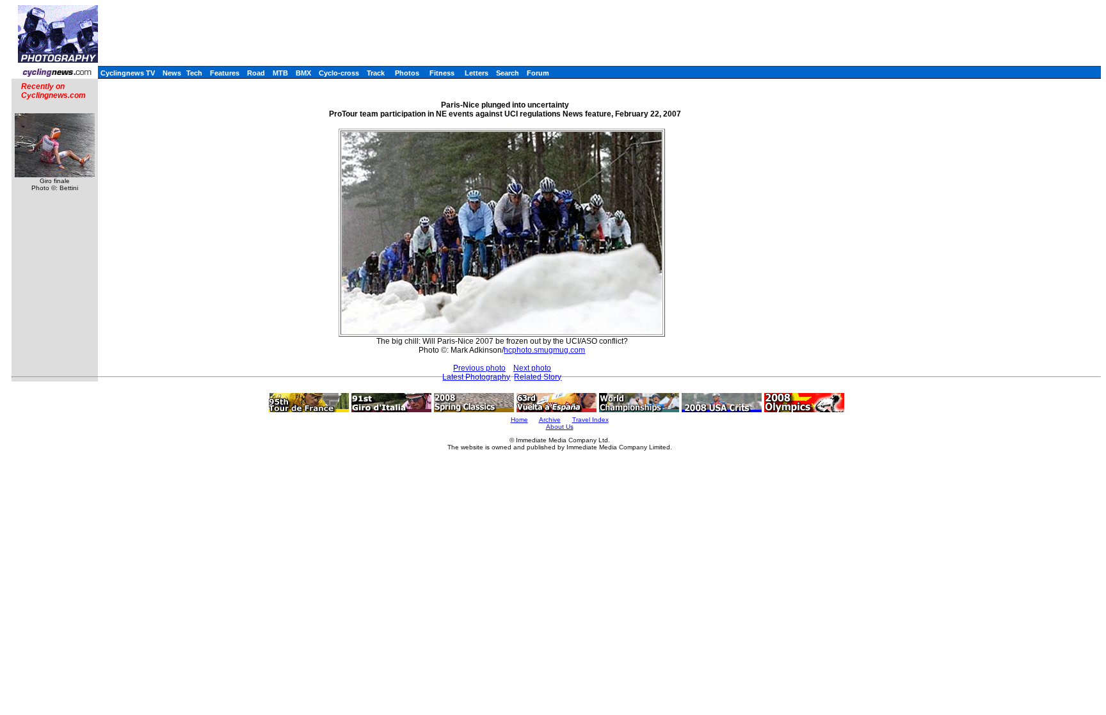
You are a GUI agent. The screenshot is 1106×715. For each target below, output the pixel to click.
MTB (280, 73)
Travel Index (590, 419)
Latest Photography (476, 377)
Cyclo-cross (339, 73)
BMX (303, 73)
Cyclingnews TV (127, 73)
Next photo (532, 368)
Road (256, 73)
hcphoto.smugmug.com (544, 350)
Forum (538, 73)
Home (519, 419)
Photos (407, 73)
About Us (559, 426)
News (172, 73)
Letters (476, 73)
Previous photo (479, 368)
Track (376, 73)
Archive (550, 419)
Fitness (441, 73)
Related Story (537, 377)
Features (224, 73)
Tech (194, 73)
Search (507, 73)
